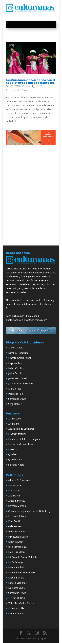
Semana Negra (16, 464)
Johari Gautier (15, 541)
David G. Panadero (18, 352)
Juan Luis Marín (16, 552)
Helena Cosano (16, 531)
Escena (25, 90)
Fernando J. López (18, 516)
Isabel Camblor (16, 368)
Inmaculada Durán (18, 536)
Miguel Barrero (16, 577)
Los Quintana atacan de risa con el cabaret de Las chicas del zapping (30, 81)
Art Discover (14, 418)
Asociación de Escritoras (21, 428)
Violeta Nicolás (16, 608)
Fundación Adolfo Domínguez (24, 439)
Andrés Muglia (15, 347)
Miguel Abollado (16, 567)
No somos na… (16, 587)
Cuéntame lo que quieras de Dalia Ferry (29, 511)
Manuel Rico (14, 388)
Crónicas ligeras (30, 86)
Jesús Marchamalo (18, 378)
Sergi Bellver (14, 403)
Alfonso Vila (14, 485)
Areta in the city (16, 500)
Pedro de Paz (15, 393)
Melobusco (14, 449)
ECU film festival (17, 433)
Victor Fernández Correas (21, 603)
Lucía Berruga (15, 562)
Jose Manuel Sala (17, 546)
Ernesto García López (19, 357)
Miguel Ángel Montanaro (21, 572)
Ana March (14, 495)
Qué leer (12, 454)
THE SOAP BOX (16, 598)
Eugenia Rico (15, 363)
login (43, 638)
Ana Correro (14, 490)
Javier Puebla (15, 373)
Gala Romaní (15, 526)
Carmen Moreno (17, 505)
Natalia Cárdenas (17, 582)
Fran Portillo (14, 521)
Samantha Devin (17, 398)
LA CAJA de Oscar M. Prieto (23, 557)
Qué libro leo (15, 459)
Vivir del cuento (16, 613)
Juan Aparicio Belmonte (20, 383)
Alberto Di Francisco (19, 480)
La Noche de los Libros (20, 444)
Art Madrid (14, 423)
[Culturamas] (31, 264)
